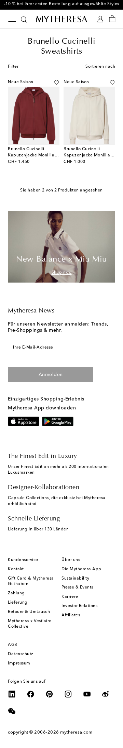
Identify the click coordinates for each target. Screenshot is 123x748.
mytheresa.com (76, 732)
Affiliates (71, 615)
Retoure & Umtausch (29, 612)
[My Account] (100, 19)
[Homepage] (61, 18)
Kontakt (16, 569)
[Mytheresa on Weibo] (106, 694)
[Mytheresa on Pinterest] (49, 694)
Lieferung (18, 603)
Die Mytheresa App (81, 569)
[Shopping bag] (112, 19)
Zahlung (16, 593)
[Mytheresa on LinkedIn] (12, 694)
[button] (56, 82)
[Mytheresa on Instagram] (68, 694)
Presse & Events (77, 587)
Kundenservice (23, 560)
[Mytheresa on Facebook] (31, 694)
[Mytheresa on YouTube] (87, 694)
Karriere (70, 597)
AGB (12, 645)
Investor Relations (79, 606)
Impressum (19, 663)
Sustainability (75, 578)
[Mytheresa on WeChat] (12, 711)
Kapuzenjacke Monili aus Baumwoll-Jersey (51, 155)
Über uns (71, 560)
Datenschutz (20, 654)
